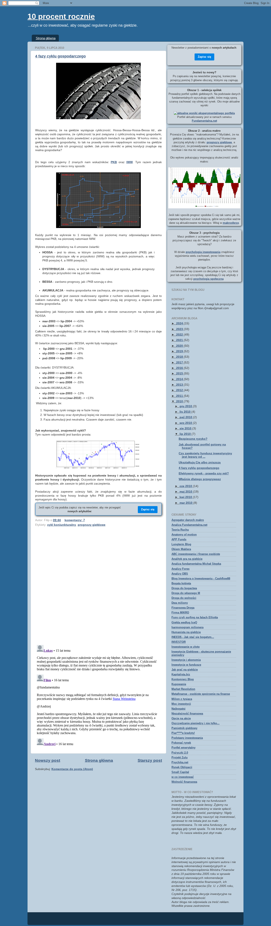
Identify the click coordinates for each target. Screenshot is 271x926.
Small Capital (180, 772)
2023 (180, 329)
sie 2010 (186, 428)
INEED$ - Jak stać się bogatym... (192, 637)
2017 (180, 362)
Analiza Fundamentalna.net (189, 524)
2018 (180, 356)
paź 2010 (186, 417)
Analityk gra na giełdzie (186, 558)
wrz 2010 (186, 423)
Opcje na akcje (181, 718)
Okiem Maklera (181, 549)
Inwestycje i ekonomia (186, 659)
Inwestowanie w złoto (185, 646)
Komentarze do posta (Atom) (72, 769)
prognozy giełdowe (91, 524)
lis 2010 (185, 411)
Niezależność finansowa (187, 713)
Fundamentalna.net (204, 120)
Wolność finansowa (184, 781)
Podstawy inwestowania (187, 737)
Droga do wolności (183, 598)
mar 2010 (186, 502)
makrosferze (231, 222)
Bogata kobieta (181, 583)
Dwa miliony (179, 602)
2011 (180, 395)
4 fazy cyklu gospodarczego (60, 56)
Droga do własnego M (185, 593)
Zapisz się (147, 509)
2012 (180, 390)
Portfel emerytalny (183, 747)
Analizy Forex (180, 568)
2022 (180, 334)
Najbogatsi (178, 708)
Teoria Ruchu (180, 529)
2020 (180, 345)
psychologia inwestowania (203, 252)
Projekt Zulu (179, 757)
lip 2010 (186, 434)
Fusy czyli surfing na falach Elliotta (194, 617)
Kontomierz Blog (182, 679)
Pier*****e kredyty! (183, 733)
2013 (180, 384)
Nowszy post (47, 760)
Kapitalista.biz (180, 674)
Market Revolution (183, 689)
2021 (180, 340)
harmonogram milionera (187, 627)
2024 (180, 323)
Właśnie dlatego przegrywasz (200, 479)
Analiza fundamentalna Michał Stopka (196, 563)
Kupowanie (178, 684)
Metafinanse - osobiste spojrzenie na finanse (200, 693)
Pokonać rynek (181, 742)
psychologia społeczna (208, 278)
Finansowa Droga (182, 607)
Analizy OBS (179, 573)
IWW (129, 162)
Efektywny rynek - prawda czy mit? (204, 473)
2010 (180, 401)
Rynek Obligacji (181, 767)
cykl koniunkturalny (61, 524)
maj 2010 (186, 491)
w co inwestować (182, 776)
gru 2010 (186, 406)
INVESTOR (178, 641)
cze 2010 (186, 486)
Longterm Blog (181, 544)
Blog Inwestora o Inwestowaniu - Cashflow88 (200, 578)
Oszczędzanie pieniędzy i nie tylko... (195, 723)
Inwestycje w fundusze (186, 664)
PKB (114, 162)
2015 (180, 373)
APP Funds (178, 539)
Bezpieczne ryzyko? (193, 438)
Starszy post (150, 760)
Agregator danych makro (187, 520)
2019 (180, 351)
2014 (180, 379)
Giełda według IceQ (184, 622)
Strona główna (45, 38)
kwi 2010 (186, 497)
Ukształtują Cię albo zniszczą (200, 462)
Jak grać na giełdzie (184, 669)
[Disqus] (98, 586)
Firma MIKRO (180, 612)
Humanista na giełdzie (186, 632)
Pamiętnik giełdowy (184, 728)
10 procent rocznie (61, 16)
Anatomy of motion (184, 534)
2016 (180, 368)
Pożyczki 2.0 (179, 752)
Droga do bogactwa (184, 588)
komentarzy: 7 (75, 520)
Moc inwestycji (181, 703)
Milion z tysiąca (181, 699)
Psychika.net (179, 762)
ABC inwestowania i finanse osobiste (195, 554)
